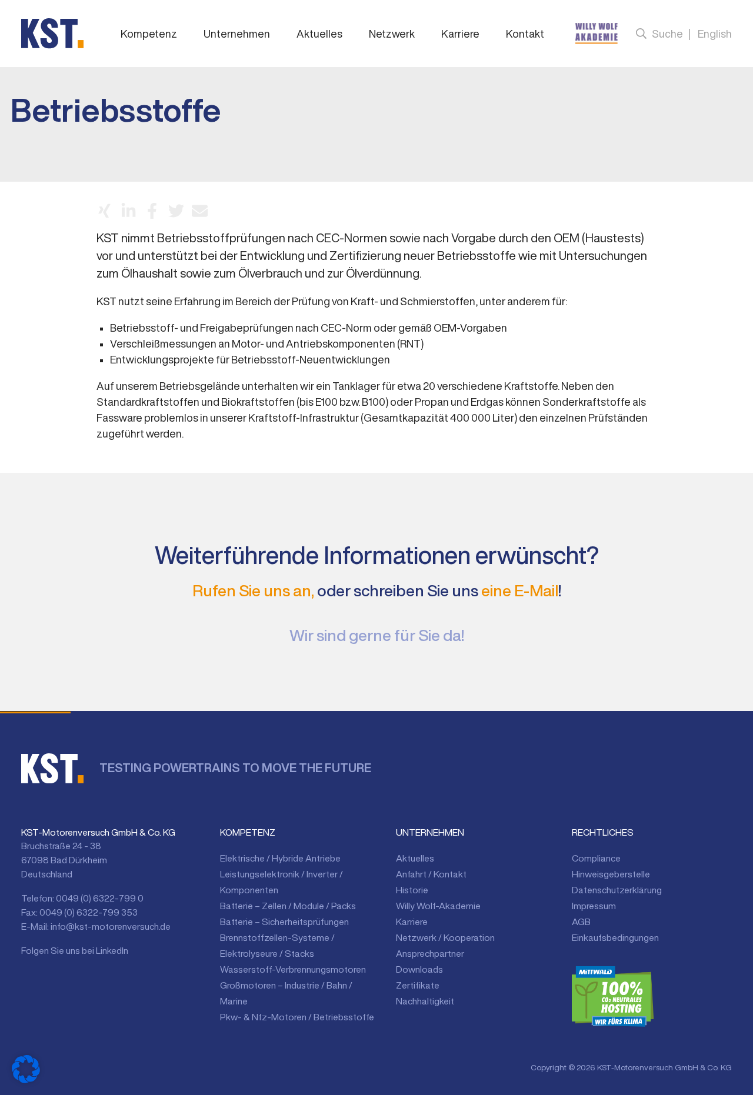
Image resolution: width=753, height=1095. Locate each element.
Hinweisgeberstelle (611, 874)
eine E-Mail (519, 590)
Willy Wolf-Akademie (438, 905)
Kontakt (525, 33)
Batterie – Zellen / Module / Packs (288, 905)
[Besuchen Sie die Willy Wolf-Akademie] (596, 33)
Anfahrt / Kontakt (431, 874)
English (715, 33)
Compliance (596, 858)
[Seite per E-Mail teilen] (200, 211)
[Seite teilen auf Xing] (104, 211)
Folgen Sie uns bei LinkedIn (74, 950)
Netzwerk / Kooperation (445, 937)
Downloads (419, 969)
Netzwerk (392, 33)
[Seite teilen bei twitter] (176, 211)
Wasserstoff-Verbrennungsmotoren (293, 969)
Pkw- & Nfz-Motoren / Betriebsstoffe (297, 1016)
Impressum (594, 905)
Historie (412, 889)
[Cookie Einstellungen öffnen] (26, 1069)
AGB (581, 921)
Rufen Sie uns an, (253, 590)
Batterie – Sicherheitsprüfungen (284, 921)
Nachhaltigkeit (425, 1001)
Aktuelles (319, 33)
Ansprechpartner (430, 953)
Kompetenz (149, 33)
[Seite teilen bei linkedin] (128, 211)
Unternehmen (237, 33)
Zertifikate (417, 985)
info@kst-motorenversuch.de (111, 926)
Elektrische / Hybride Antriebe (280, 858)
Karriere (460, 33)
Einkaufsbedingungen (615, 937)
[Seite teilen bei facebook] (152, 211)
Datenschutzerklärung (617, 889)
